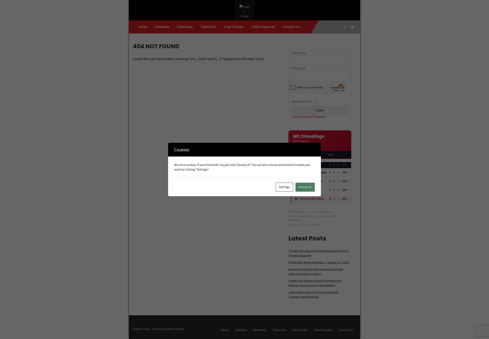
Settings (284, 187)
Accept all (305, 187)
